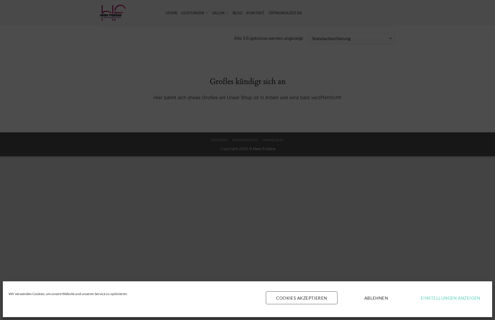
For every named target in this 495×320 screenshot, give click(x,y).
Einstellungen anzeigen (450, 298)
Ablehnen (376, 298)
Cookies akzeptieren (301, 298)
